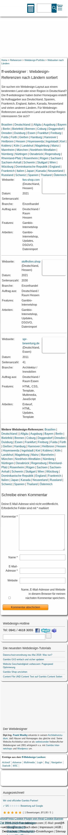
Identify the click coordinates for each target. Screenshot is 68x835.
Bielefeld (17, 128)
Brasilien (6, 124)
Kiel (62, 141)
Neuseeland (55, 170)
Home (4, 60)
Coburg (41, 128)
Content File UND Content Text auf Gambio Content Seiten (32, 676)
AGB (58, 827)
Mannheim (7, 149)
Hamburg (36, 137)
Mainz (55, 145)
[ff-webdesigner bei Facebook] (37, 631)
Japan (30, 170)
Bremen (30, 128)
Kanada (41, 170)
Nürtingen (21, 154)
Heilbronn (7, 141)
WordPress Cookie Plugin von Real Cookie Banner (31, 818)
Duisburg (19, 133)
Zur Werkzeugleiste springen (18, 822)
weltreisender (42, 741)
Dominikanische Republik (31, 166)
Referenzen (16, 60)
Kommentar (10, 516)
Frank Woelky (20, 735)
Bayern (62, 124)
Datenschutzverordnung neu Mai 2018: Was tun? (27, 655)
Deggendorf (55, 128)
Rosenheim (31, 158)
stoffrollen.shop (31, 261)
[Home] (8, 8)
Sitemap (60, 831)
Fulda (5, 137)
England (55, 166)
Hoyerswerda (35, 141)
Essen (31, 133)
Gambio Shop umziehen (15, 672)
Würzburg (7, 166)
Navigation (56, 762)
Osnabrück (36, 154)
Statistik (6, 765)
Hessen (20, 141)
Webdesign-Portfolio (34, 60)
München (22, 149)
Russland (7, 175)
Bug (47, 762)
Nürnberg (7, 154)
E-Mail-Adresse (12, 568)
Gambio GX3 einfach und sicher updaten (23, 659)
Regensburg (52, 154)
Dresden (6, 133)
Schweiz (20, 175)
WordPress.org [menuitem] (16, 827)
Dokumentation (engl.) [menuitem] (20, 831)
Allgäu (37, 124)
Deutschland (22, 124)
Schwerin (29, 162)
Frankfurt (42, 133)
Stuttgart (42, 162)
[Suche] (54, 8)
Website (12, 580)
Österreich (60, 175)
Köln (17, 145)
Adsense (16, 762)
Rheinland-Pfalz (11, 158)
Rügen (44, 158)
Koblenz (6, 145)
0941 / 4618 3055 (21, 630)
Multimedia (29, 762)
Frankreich (8, 170)
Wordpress (22, 748)
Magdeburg (42, 145)
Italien (20, 170)
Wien (53, 162)
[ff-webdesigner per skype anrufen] (45, 631)
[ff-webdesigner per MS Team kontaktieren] (54, 631)
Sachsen (55, 158)
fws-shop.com (31, 179)
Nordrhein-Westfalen (43, 149)
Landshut (27, 145)
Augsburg (49, 124)
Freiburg (56, 133)
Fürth (14, 137)
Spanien (33, 175)
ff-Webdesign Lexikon (33, 757)
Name (13, 557)
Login (40, 762)
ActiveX (6, 762)
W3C (15, 765)
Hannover (50, 137)
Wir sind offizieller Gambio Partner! (20, 800)
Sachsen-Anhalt (11, 162)
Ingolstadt (52, 141)
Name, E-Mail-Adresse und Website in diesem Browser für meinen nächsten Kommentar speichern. (43, 593)
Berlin (6, 128)
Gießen (23, 137)
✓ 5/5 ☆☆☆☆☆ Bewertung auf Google (23, 806)
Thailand (46, 175)
